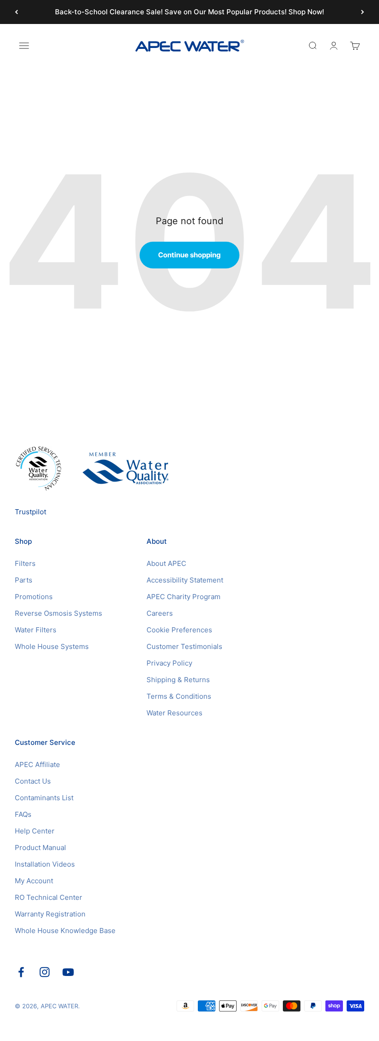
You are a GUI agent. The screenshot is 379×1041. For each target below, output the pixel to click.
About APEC (166, 563)
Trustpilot (30, 511)
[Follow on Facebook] (21, 972)
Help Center (35, 831)
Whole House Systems (52, 646)
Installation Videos (45, 864)
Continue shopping (189, 254)
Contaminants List (44, 797)
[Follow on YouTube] (68, 972)
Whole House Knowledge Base (65, 930)
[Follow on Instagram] (44, 972)
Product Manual (40, 847)
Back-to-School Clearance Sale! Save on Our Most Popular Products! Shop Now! (189, 11)
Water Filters (35, 629)
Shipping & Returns (178, 679)
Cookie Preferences (179, 629)
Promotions (34, 596)
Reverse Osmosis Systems (58, 613)
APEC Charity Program (183, 596)
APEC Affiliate (37, 764)
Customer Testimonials (184, 646)
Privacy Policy (169, 663)
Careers (160, 613)
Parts (23, 580)
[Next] (362, 12)
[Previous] (16, 12)
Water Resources (174, 712)
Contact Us (33, 781)
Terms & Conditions (179, 696)
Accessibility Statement (185, 580)
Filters (25, 563)
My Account (34, 880)
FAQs (23, 814)
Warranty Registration (50, 914)
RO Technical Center (48, 897)
